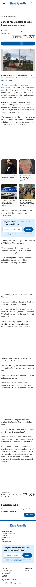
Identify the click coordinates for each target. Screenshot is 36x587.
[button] (4, 3)
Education (12, 17)
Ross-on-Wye (26, 85)
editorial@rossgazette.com (14, 583)
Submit (28, 229)
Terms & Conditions (8, 534)
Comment (29, 515)
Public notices (6, 542)
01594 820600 (11, 580)
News (3, 17)
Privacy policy (6, 538)
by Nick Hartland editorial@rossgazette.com (15, 31)
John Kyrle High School (9, 85)
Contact (4, 536)
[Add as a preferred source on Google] (17, 37)
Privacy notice (14, 235)
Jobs (3, 540)
